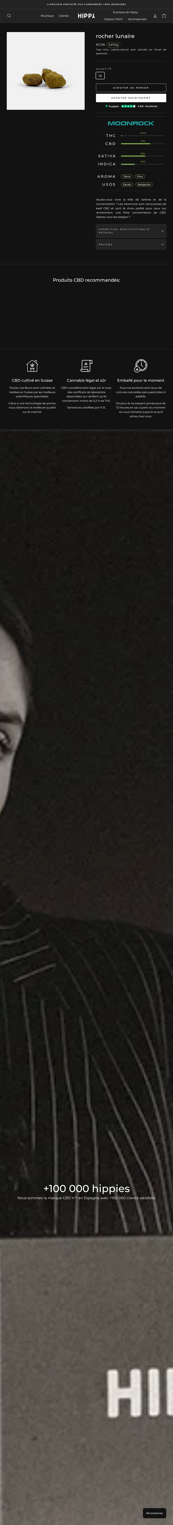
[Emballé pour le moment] (140, 365)
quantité (104, 69)
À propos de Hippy (125, 12)
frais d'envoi (122, 49)
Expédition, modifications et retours (124, 231)
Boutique (47, 15)
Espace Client (113, 19)
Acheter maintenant (131, 97)
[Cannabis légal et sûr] (86, 365)
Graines (64, 15)
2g (100, 75)
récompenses (137, 19)
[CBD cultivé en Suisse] (32, 365)
